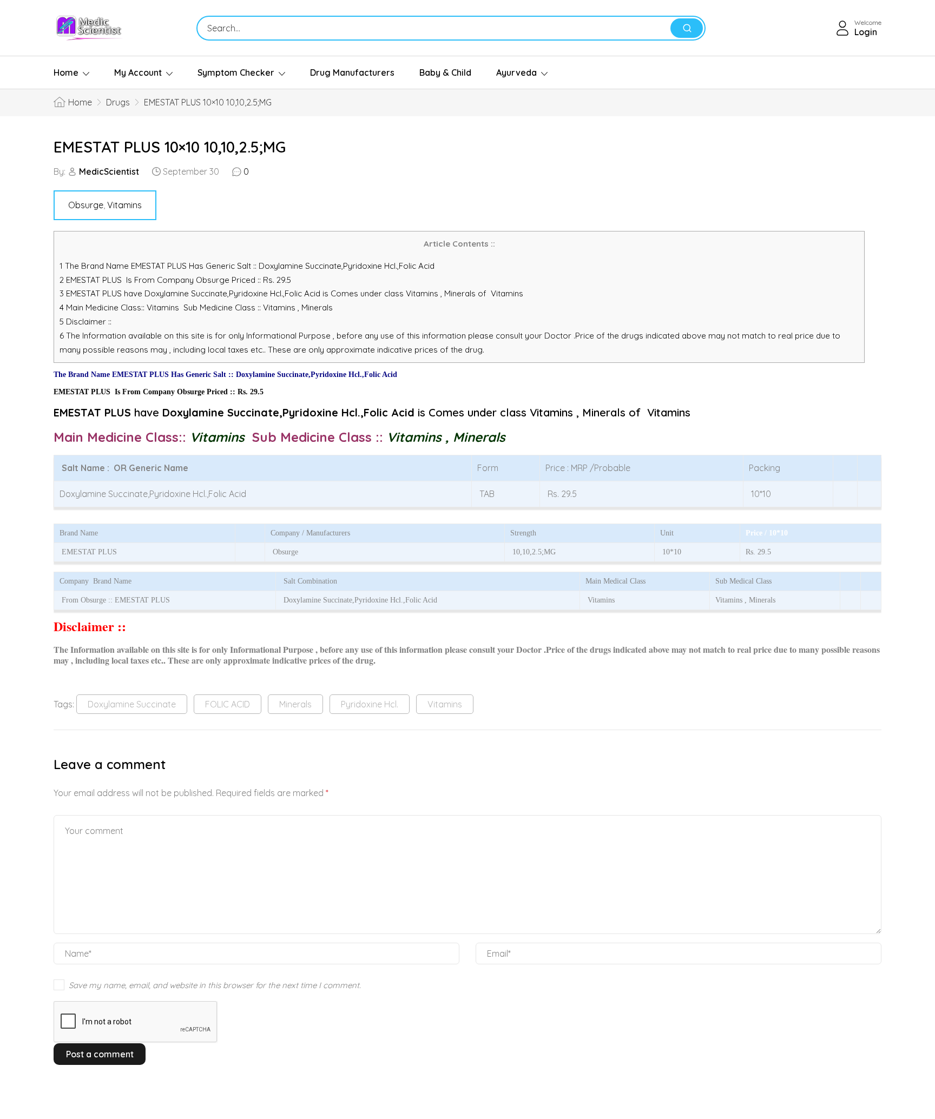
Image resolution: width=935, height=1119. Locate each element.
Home (66, 72)
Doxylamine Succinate (132, 704)
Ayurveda (516, 72)
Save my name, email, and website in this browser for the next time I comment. (215, 985)
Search (686, 28)
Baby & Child (445, 72)
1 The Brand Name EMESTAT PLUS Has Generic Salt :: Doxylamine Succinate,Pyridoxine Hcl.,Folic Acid (248, 266)
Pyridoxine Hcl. (369, 704)
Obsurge (85, 205)
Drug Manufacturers (352, 72)
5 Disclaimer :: (85, 321)
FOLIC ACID (227, 704)
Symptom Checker (235, 72)
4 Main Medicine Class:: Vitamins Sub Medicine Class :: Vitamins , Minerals (197, 307)
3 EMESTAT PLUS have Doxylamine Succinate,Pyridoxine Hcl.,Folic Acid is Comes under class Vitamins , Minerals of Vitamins (291, 293)
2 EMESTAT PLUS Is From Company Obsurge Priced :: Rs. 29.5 (175, 280)
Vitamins (124, 205)
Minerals (295, 704)
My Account (138, 72)
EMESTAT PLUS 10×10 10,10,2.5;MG (170, 146)
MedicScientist (109, 171)
